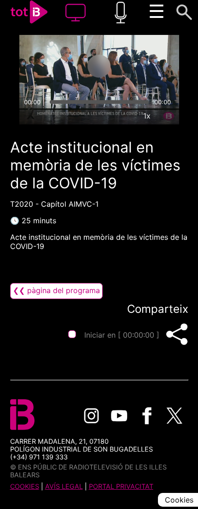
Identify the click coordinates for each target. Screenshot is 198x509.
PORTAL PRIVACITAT (121, 486)
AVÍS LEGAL (64, 486)
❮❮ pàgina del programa (56, 290)
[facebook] (147, 416)
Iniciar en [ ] (121, 334)
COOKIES (24, 486)
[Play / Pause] (99, 66)
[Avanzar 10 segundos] (135, 66)
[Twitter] (174, 416)
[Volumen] (30, 115)
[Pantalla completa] (168, 115)
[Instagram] (91, 416)
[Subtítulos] (104, 115)
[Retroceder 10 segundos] (62, 66)
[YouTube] (119, 416)
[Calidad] (125, 115)
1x (147, 115)
